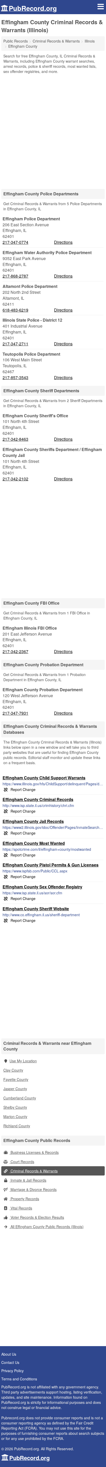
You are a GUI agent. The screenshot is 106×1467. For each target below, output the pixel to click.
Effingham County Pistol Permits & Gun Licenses (51, 865)
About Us (8, 1354)
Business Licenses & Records (34, 1152)
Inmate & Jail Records (28, 1180)
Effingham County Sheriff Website (36, 909)
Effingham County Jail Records (33, 821)
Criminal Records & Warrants (34, 1170)
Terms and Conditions (19, 1378)
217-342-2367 (15, 651)
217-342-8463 (15, 439)
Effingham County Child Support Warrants (44, 778)
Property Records (24, 1198)
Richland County (16, 1125)
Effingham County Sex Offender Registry (42, 887)
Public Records (15, 41)
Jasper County (15, 1088)
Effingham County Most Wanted (34, 843)
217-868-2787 (15, 276)
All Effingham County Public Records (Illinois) (47, 1226)
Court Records (22, 1161)
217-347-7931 (15, 713)
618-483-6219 (15, 310)
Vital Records (21, 1208)
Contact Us (10, 1362)
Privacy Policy (12, 1370)
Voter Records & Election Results (37, 1217)
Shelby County (15, 1107)
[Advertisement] (53, 130)
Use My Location (23, 1060)
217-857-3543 (15, 377)
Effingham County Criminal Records (38, 799)
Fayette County (15, 1079)
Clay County (13, 1070)
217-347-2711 (15, 344)
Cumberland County (19, 1098)
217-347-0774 (15, 242)
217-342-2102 (15, 479)
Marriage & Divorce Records (33, 1189)
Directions (63, 242)
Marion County (15, 1116)
